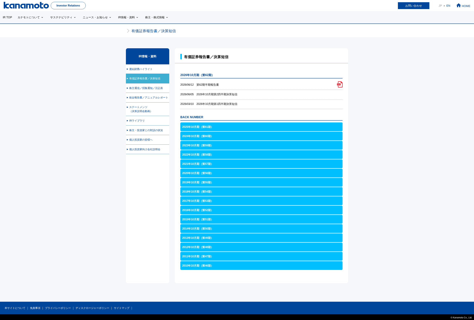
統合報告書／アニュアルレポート (148, 97)
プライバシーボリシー (58, 307)
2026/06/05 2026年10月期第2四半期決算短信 (208, 94)
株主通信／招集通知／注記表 (146, 88)
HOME (463, 6)
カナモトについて (31, 17)
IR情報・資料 (128, 17)
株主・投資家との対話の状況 (146, 130)
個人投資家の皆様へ (141, 139)
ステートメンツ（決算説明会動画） (141, 109)
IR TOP (7, 17)
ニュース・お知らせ (97, 17)
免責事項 (35, 307)
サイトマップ (121, 307)
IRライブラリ (137, 120)
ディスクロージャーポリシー (92, 307)
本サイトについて (15, 307)
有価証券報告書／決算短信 (144, 78)
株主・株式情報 (156, 17)
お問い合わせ (413, 5)
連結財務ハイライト (141, 69)
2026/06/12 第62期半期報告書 (199, 84)
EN (448, 5)
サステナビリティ (63, 17)
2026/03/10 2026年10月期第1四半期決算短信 (208, 103)
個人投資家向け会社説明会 (144, 149)
